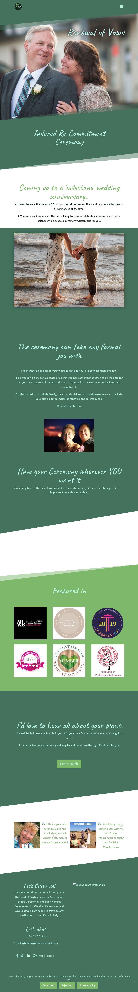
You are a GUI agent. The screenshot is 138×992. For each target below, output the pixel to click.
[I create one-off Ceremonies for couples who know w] (83, 835)
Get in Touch (69, 764)
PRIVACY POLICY (44, 956)
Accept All (48, 985)
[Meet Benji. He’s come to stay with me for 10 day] (111, 835)
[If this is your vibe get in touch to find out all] (55, 835)
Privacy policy (87, 985)
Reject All (66, 985)
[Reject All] (133, 982)
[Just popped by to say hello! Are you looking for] (27, 835)
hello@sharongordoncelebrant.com (37, 943)
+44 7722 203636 (37, 936)
